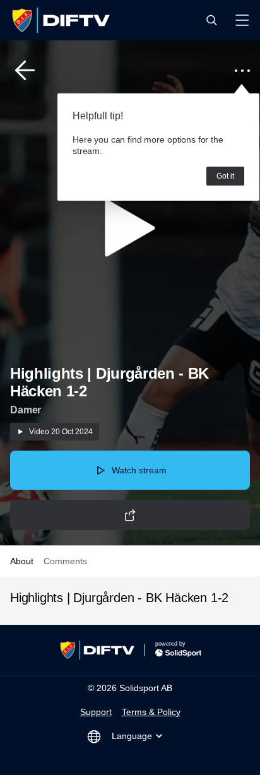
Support (96, 712)
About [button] (21, 561)
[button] (211, 20)
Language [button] (132, 736)
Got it (225, 176)
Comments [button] (65, 561)
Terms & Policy (151, 712)
